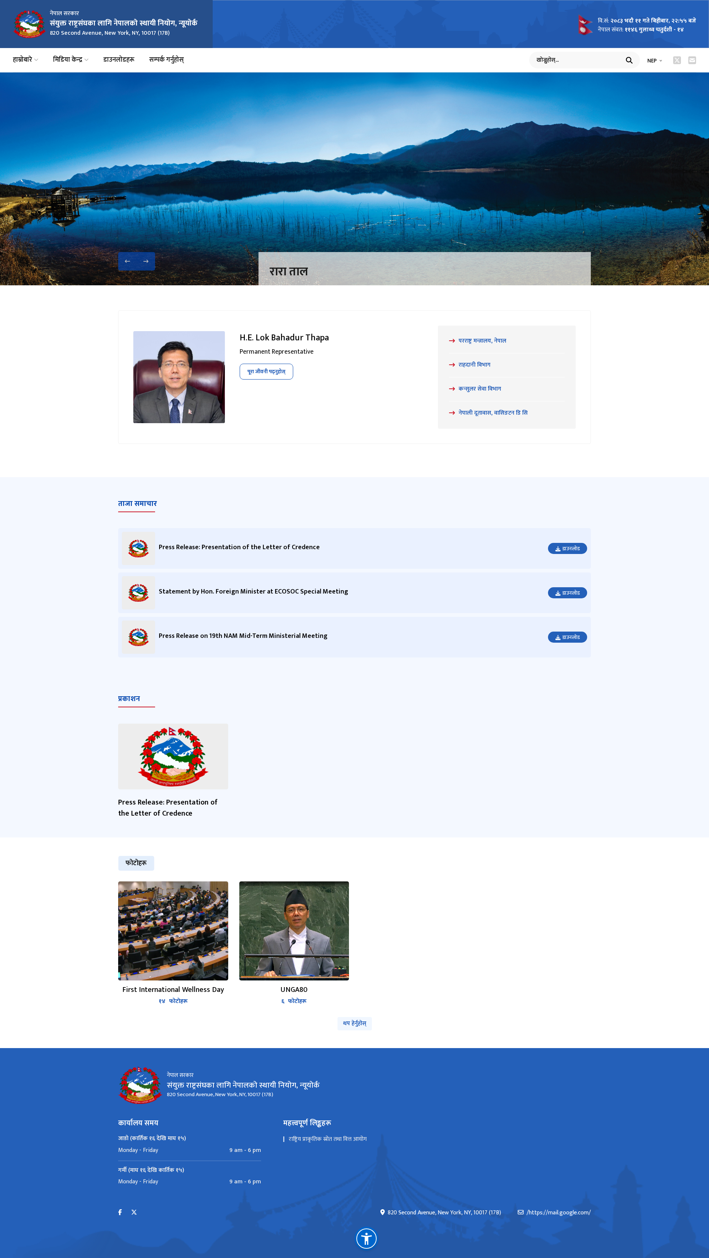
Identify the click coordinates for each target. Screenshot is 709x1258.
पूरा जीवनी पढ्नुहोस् (266, 371)
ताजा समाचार (137, 503)
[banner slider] (354, 178)
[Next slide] (146, 261)
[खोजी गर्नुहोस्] (629, 60)
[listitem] (173, 943)
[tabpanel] (354, 943)
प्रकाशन (129, 699)
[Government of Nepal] (29, 24)
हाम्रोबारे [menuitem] (22, 60)
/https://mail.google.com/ (559, 1212)
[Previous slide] (127, 261)
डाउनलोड (571, 548)
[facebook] (120, 1213)
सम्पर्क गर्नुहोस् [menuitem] (166, 60)
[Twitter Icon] (677, 60)
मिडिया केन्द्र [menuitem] (67, 60)
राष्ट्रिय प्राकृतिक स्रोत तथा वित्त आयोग (328, 1139)
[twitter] (134, 1213)
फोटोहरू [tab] (136, 863)
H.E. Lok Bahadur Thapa (284, 337)
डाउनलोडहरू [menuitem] (118, 60)
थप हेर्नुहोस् (354, 1023)
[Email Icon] (692, 60)
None (283, 272)
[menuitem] (189, 1150)
